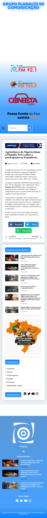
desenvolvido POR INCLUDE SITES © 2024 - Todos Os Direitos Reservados (23, 513)
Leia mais (24, 261)
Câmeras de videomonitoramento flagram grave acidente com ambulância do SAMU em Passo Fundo (30, 278)
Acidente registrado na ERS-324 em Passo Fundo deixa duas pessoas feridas (31, 257)
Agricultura (36, 163)
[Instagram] (29, 500)
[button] (3, 128)
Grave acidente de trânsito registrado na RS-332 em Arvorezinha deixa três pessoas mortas (30, 267)
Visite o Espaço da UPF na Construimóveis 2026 (28, 287)
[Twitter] (21, 500)
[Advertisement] (23, 35)
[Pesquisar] (30, 128)
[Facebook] (17, 500)
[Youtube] (25, 500)
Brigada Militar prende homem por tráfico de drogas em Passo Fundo (31, 308)
